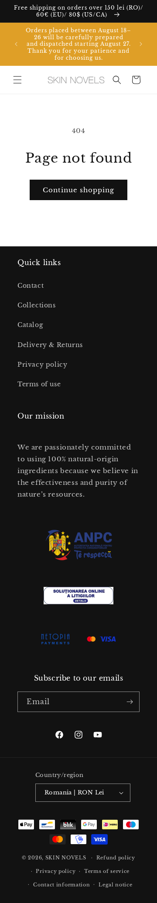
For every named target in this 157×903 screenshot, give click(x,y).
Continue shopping (78, 190)
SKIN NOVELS (65, 858)
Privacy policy (42, 364)
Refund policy (115, 858)
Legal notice (115, 885)
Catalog (30, 325)
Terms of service (107, 871)
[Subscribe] (129, 702)
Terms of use (39, 384)
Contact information (61, 885)
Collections (36, 305)
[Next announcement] (140, 44)
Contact (30, 286)
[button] (17, 79)
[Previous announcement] (16, 44)
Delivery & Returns (50, 345)
